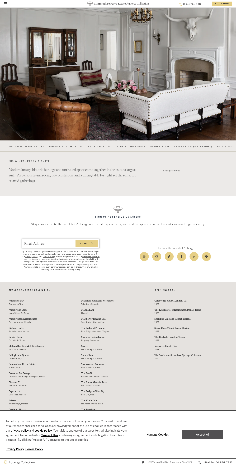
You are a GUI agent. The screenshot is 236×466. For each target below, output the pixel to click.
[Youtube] (156, 256)
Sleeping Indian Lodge (93, 337)
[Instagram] (144, 256)
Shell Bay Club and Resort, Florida (172, 319)
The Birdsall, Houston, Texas (169, 337)
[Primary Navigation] (5, 4)
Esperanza (14, 391)
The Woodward (89, 409)
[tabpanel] (118, 170)
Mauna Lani (87, 310)
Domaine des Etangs (19, 373)
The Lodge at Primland (93, 328)
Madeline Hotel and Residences (98, 300)
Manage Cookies (158, 434)
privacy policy (20, 430)
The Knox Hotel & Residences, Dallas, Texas (177, 310)
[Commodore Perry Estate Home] (118, 4)
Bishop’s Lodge (16, 328)
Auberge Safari (16, 300)
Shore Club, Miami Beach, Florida (172, 328)
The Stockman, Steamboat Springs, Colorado (177, 355)
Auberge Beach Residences (23, 319)
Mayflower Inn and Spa (93, 319)
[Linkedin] (194, 256)
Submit (85, 244)
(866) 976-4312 (192, 4)
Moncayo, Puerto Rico (165, 346)
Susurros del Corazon (92, 364)
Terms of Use (49, 435)
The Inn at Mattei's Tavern (95, 382)
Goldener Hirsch (17, 409)
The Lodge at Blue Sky (93, 391)
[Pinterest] (206, 256)
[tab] (26, 146)
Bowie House (15, 337)
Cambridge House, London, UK (170, 300)
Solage (84, 346)
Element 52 (14, 382)
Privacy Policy (31, 256)
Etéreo (12, 400)
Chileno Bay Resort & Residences (26, 346)
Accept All (202, 434)
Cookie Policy (49, 256)
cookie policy (43, 430)
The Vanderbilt (89, 400)
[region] (118, 434)
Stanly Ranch (88, 355)
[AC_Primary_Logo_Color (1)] (19, 462)
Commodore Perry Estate (22, 364)
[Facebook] (181, 256)
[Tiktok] (169, 256)
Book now (222, 4)
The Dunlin (87, 373)
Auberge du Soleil (18, 310)
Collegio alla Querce (19, 355)
